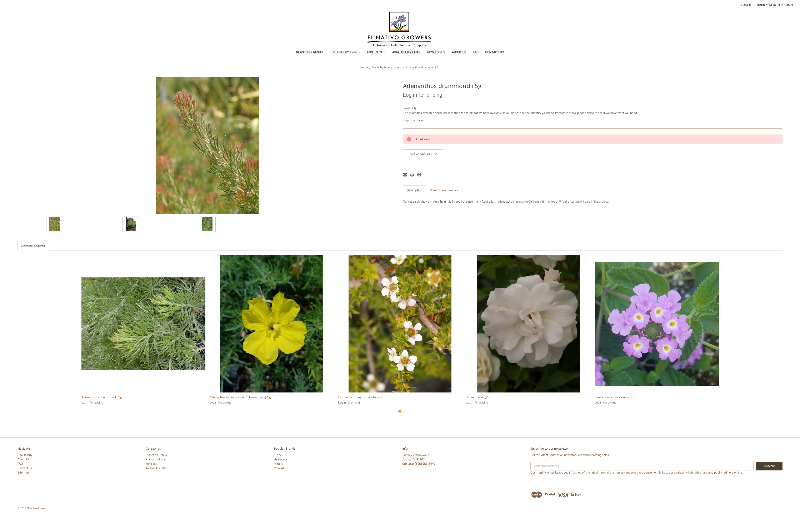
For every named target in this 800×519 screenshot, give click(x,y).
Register (776, 5)
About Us (459, 52)
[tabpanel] (143, 332)
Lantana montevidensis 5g (614, 397)
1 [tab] (399, 411)
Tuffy (277, 455)
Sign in (760, 5)
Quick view (143, 324)
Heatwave (280, 459)
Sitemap (23, 472)
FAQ (476, 52)
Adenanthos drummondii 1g (101, 397)
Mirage (278, 463)
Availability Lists (406, 52)
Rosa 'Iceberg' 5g (479, 397)
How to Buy (436, 52)
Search (745, 5)
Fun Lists (375, 52)
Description (414, 190)
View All (279, 468)
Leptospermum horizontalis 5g (361, 397)
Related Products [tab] (33, 246)
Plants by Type (345, 52)
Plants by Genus (310, 52)
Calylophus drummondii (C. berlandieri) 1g (240, 397)
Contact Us (494, 52)
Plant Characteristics (444, 190)
